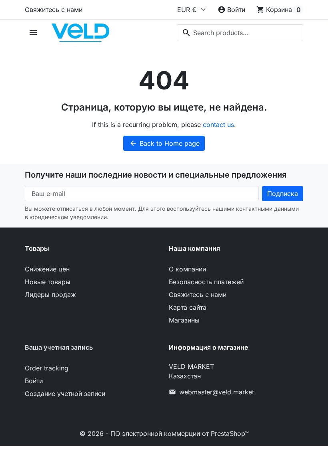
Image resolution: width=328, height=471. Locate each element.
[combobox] (240, 32)
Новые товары (47, 282)
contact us (218, 125)
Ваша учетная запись (59, 347)
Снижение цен (47, 269)
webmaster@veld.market (216, 392)
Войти (34, 381)
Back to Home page (164, 143)
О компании (187, 269)
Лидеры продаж (50, 295)
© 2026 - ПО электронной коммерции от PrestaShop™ (164, 433)
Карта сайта (187, 307)
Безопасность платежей (206, 282)
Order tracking (46, 368)
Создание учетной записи (65, 394)
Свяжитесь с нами (53, 10)
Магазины (184, 320)
